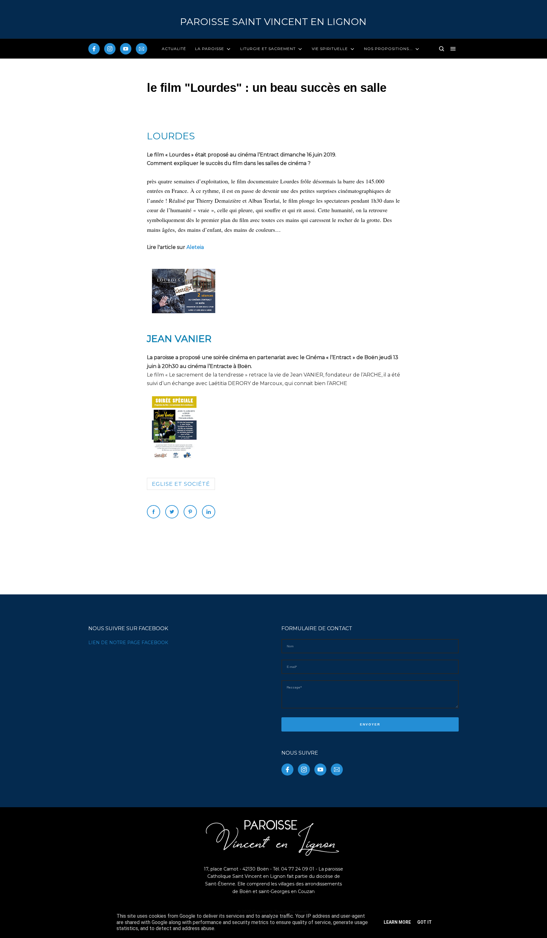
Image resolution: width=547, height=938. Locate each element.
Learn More (397, 922)
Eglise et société (181, 484)
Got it (424, 922)
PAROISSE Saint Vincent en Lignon (273, 22)
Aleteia (195, 247)
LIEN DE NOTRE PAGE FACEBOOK (128, 642)
